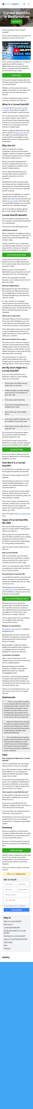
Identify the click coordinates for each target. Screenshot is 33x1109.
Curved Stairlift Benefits (12, 928)
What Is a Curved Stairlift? (12, 921)
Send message (16, 910)
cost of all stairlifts (24, 514)
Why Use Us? (8, 924)
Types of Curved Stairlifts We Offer (16, 939)
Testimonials (8, 942)
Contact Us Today (16, 450)
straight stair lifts (20, 133)
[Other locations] (24, 4)
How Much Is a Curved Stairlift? (14, 936)
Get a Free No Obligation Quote (16, 599)
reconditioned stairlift (9, 590)
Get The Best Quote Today (16, 255)
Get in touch (16, 75)
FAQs (5, 945)
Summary (7, 948)
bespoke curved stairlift (11, 629)
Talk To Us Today (16, 850)
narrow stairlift (12, 201)
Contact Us (17, 22)
